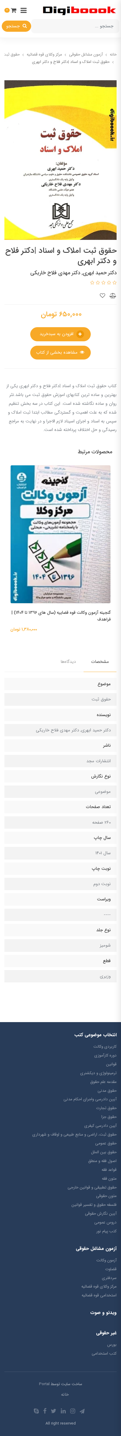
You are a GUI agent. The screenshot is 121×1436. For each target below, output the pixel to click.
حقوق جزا (109, 1117)
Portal (44, 1384)
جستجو (13, 26)
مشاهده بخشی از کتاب (57, 352)
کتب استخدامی (104, 1353)
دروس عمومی (105, 1222)
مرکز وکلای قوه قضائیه (99, 1286)
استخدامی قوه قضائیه (99, 1295)
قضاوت (111, 1269)
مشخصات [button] (100, 661)
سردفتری (109, 1278)
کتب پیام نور (106, 1231)
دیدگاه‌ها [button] (68, 661)
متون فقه (109, 1179)
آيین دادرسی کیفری (100, 1126)
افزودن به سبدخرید (57, 333)
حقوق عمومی (106, 1143)
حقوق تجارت (106, 1108)
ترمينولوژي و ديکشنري (98, 1073)
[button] (10, 10)
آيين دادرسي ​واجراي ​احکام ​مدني (90, 1099)
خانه (65, 1394)
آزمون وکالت (106, 1260)
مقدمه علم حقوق (103, 1082)
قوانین (111, 1064)
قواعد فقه (109, 1170)
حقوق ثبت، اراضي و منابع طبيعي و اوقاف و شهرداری (74, 1134)
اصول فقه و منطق (102, 1161)
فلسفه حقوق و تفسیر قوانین (94, 1205)
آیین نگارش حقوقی (101, 1214)
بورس (112, 1345)
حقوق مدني (107, 1091)
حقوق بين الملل (104, 1152)
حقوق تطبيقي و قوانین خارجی (92, 1187)
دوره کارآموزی (105, 1055)
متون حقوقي (106, 1196)
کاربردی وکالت (105, 1047)
